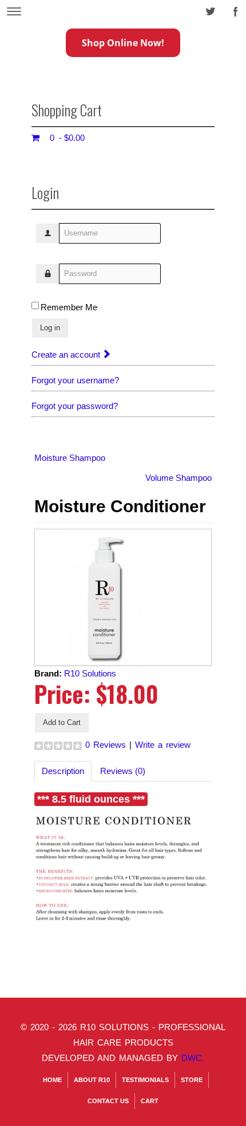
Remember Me (69, 307)
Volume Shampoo (178, 478)
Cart (149, 1100)
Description (63, 771)
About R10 (92, 1079)
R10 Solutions (90, 673)
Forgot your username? (75, 380)
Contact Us (108, 1100)
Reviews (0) (122, 771)
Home (52, 1079)
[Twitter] (207, 8)
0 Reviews (105, 745)
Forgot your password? (74, 406)
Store (192, 1079)
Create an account (66, 354)
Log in (50, 327)
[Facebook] (232, 8)
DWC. (192, 1058)
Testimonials (145, 1079)
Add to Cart (62, 722)
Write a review (163, 745)
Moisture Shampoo (69, 458)
